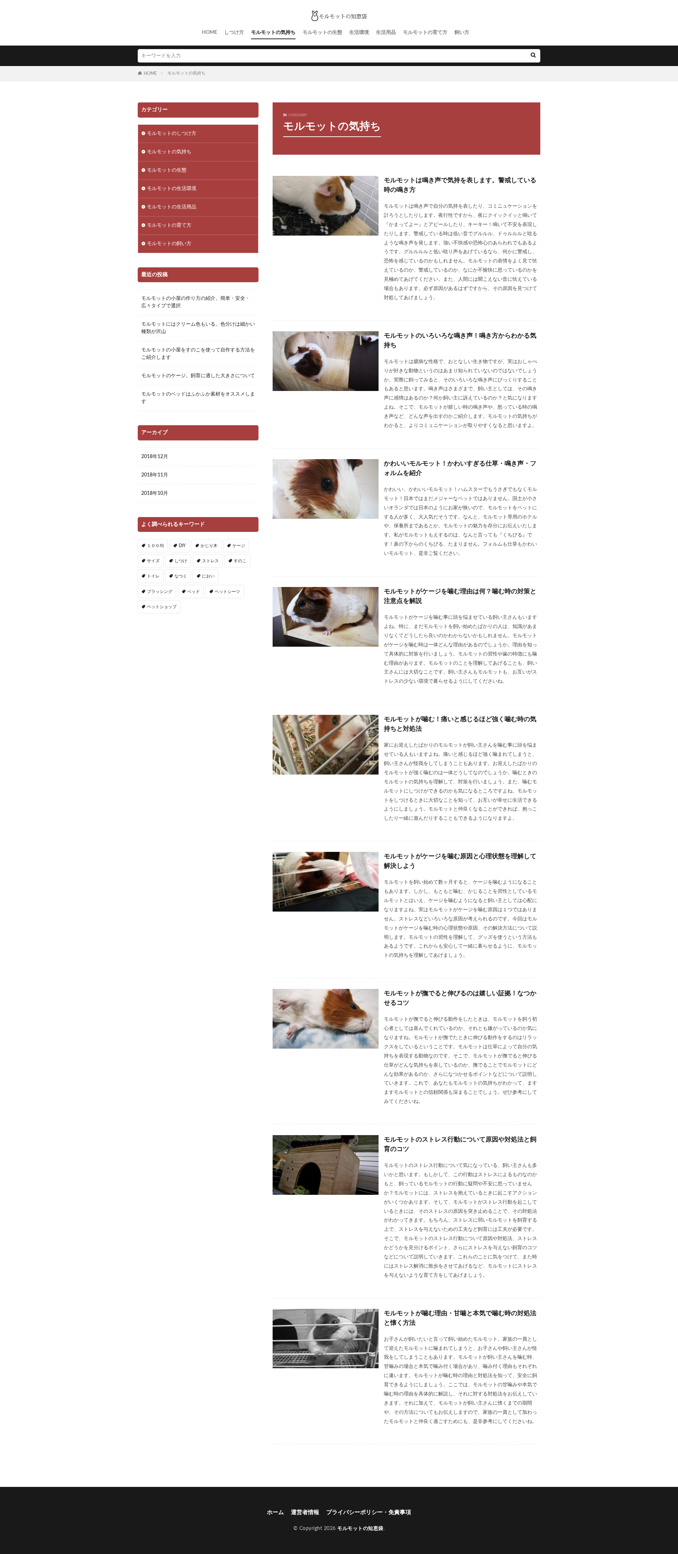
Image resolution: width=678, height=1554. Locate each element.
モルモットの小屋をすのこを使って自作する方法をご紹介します (198, 354)
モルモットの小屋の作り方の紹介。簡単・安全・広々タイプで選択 (195, 302)
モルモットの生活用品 (171, 206)
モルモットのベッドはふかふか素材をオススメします (198, 398)
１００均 (155, 546)
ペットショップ (162, 607)
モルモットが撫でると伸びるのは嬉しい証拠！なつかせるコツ (460, 998)
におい (208, 576)
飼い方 (461, 32)
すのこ (240, 561)
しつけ (180, 561)
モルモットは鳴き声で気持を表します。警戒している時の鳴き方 (460, 185)
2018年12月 (154, 456)
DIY (182, 546)
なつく (180, 576)
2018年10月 (154, 493)
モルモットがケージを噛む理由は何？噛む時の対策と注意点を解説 (460, 596)
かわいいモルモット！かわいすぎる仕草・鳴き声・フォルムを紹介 (460, 468)
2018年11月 (154, 475)
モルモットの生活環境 (171, 188)
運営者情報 (305, 1512)
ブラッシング (159, 591)
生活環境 (359, 32)
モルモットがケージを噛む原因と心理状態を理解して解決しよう (460, 861)
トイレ (153, 576)
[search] (533, 56)
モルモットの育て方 (425, 32)
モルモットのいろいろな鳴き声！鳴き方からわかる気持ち (460, 341)
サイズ (153, 561)
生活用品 (386, 32)
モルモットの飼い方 (169, 243)
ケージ (238, 546)
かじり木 (209, 546)
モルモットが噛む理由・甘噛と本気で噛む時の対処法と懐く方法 (460, 1318)
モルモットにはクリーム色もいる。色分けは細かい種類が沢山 (198, 328)
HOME (209, 32)
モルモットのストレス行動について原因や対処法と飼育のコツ (460, 1144)
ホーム (275, 1512)
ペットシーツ (227, 591)
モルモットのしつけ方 (171, 133)
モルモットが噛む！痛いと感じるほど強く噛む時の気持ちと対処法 (460, 724)
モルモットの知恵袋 (360, 1528)
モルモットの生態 (322, 32)
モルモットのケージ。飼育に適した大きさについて (198, 375)
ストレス (210, 561)
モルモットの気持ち (273, 32)
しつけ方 (234, 32)
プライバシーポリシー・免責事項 (368, 1512)
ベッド (193, 591)
